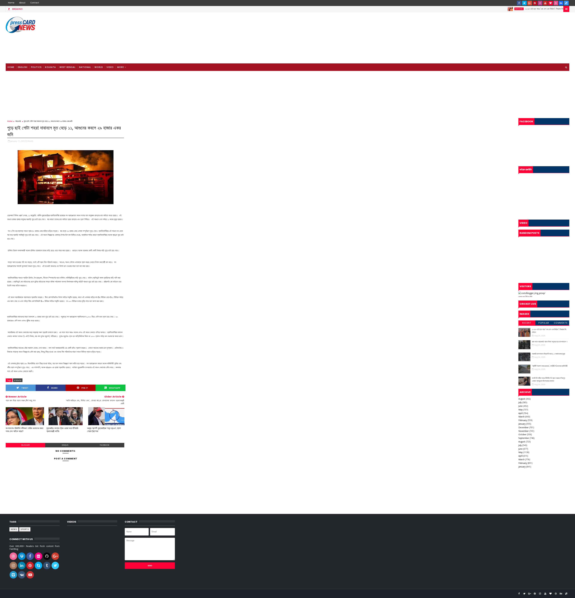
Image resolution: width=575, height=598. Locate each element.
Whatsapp (114, 388)
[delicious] (566, 3)
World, (30, 141)
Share (54, 388)
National (493, 9)
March (521, 416)
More (120, 67)
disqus (65, 445)
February (522, 420)
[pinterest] (535, 3)
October (522, 434)
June (520, 406)
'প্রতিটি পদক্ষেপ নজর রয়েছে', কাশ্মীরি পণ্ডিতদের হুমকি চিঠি (549, 365)
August (521, 398)
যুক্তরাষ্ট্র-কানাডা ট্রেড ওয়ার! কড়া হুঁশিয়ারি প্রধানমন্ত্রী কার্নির (62, 430)
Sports (25, 529)
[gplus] (529, 3)
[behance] (561, 3)
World (98, 67)
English (22, 67)
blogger (25, 445)
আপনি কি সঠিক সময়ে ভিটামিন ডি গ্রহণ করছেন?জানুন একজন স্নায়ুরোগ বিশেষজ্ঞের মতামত (548, 379)
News (559, 9)
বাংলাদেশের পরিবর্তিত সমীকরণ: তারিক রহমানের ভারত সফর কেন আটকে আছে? (24, 430)
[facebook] (519, 3)
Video (110, 67)
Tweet (24, 388)
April (520, 413)
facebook (104, 445)
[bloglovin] (550, 3)
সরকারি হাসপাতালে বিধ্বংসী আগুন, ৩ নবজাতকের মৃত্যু (548, 353)
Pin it (84, 388)
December (523, 427)
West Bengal (67, 67)
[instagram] (540, 3)
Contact (34, 2)
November (523, 431)
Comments (561, 322)
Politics (36, 67)
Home (11, 2)
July (520, 402)
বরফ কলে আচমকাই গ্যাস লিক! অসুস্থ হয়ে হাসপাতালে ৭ (550, 341)
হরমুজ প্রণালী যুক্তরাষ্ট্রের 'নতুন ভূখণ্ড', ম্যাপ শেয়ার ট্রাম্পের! (104, 430)
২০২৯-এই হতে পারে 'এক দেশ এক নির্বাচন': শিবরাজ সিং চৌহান (521, 8)
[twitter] (524, 3)
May (520, 409)
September (523, 438)
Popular (543, 322)
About (22, 2)
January (522, 423)
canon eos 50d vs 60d (525, 296)
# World (17, 380)
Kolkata (50, 67)
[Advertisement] (514, 38)
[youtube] (545, 3)
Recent (526, 322)
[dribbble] (556, 3)
